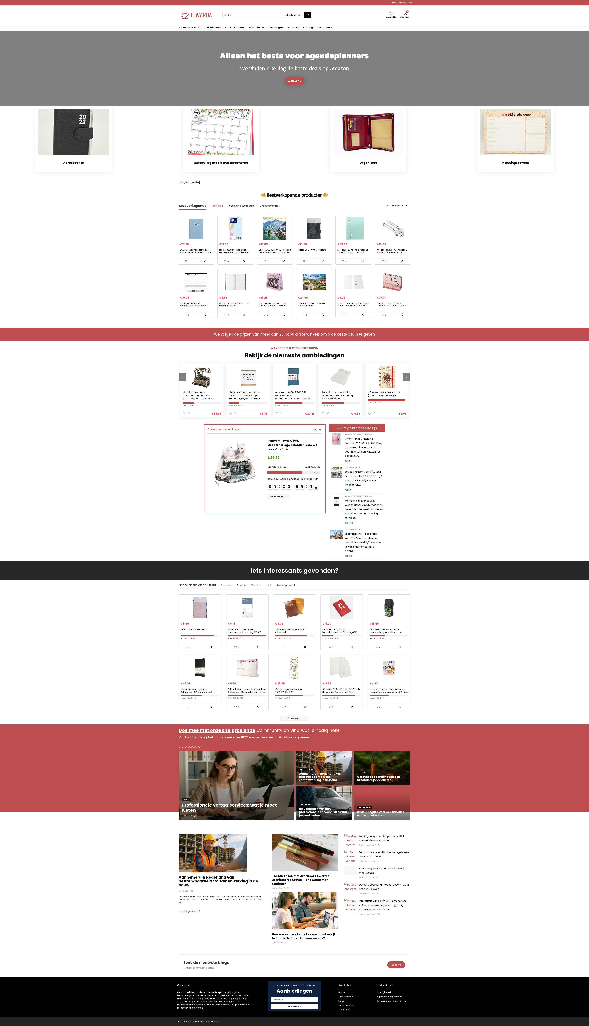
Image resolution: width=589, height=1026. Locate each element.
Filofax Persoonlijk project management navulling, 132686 (245, 631)
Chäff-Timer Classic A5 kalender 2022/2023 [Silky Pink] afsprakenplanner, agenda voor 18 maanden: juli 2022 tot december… (363, 447)
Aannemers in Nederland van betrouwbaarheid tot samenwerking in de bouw (218, 881)
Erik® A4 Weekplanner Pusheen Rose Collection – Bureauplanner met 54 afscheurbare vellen (247, 692)
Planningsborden (312, 27)
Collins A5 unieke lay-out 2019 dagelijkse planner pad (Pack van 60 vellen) (386, 395)
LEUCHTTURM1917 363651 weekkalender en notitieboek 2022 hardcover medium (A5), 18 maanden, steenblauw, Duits (200, 399)
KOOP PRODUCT (278, 500)
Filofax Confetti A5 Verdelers (312, 249)
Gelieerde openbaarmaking (391, 1001)
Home (341, 992)
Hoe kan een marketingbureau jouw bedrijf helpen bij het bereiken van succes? (303, 936)
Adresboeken (213, 27)
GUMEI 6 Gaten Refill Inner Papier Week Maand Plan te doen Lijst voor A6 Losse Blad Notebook (353, 306)
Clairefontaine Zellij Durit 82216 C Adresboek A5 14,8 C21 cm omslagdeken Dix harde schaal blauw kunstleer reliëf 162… (338, 399)
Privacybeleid (384, 992)
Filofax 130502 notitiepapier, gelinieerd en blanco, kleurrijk (234, 251)
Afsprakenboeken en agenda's (359, 434)
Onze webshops (346, 1005)
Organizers (293, 27)
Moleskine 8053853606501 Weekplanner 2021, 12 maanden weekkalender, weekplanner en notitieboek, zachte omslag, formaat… (364, 509)
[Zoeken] (307, 15)
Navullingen (276, 27)
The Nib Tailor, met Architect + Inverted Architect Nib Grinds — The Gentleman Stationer (301, 880)
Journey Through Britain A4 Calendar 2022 (311, 304)
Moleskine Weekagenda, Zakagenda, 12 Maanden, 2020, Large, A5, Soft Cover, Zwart (197, 692)
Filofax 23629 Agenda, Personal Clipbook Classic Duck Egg (353, 251)
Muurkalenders (257, 27)
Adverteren (344, 1009)
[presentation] (182, 377)
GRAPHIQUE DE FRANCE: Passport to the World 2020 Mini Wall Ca (275, 251)
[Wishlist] (391, 13)
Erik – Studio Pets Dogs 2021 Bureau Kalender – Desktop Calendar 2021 (272, 306)
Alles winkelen (345, 996)
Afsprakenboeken (235, 27)
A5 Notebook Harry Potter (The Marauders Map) (291, 394)
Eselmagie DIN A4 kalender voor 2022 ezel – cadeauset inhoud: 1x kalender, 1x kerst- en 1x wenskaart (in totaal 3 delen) (363, 542)
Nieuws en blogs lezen (401, 2)
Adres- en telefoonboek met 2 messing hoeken (234, 304)
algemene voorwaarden (389, 996)
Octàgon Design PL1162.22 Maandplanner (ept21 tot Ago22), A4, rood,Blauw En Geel (340, 632)
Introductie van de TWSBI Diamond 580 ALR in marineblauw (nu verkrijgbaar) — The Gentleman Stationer (382, 905)
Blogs (329, 27)
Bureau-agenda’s (189, 27)
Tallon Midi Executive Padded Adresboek (290, 631)
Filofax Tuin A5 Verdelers (193, 629)
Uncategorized (188, 911)
